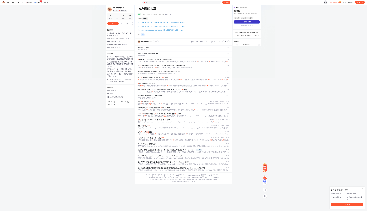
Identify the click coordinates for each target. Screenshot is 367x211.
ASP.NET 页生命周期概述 (117, 44)
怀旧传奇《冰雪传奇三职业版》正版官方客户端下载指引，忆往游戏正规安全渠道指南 (120, 58)
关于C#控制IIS (114, 47)
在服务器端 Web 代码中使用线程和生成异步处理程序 (119, 34)
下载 (17, 2)
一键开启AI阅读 (247, 22)
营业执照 (215, 179)
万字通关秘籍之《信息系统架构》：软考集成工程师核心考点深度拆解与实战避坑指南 (120, 64)
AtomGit (29, 2)
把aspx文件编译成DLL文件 (115, 97)
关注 (155, 42)
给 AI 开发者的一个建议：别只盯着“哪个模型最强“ (120, 75)
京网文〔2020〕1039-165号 (182, 178)
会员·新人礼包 (334, 2)
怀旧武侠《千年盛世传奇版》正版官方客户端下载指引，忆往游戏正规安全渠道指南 (120, 70)
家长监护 (151, 179)
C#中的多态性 (114, 41)
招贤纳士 (154, 175)
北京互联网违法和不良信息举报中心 (210, 178)
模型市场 (39, 2)
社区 (22, 2)
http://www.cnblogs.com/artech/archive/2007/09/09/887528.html (161, 22)
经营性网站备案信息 (195, 178)
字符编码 (110, 94)
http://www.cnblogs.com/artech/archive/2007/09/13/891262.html (161, 26)
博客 (13, 2)
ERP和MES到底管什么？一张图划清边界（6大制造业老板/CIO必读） (119, 80)
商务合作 (160, 175)
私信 (127, 23)
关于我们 (148, 175)
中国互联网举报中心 (169, 179)
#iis (143, 34)
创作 (360, 2)
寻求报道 (166, 175)
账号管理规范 (187, 179)
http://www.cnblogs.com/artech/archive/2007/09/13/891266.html (161, 30)
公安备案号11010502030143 (155, 178)
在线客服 (204, 175)
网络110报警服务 (159, 179)
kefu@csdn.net (195, 175)
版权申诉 (202, 179)
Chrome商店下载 (179, 179)
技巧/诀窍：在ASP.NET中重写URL (249, 36)
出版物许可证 (208, 179)
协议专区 (172, 175)
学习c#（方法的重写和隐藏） (119, 38)
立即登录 (347, 204)
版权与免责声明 (196, 179)
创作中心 (350, 2)
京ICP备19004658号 (168, 178)
